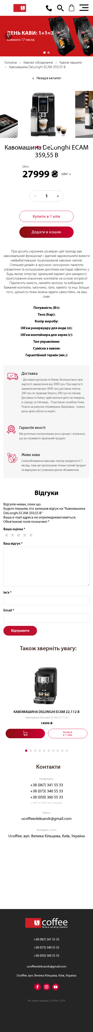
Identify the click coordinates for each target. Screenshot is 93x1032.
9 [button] (62, 751)
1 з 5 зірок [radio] (6, 535)
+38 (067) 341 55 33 (46, 785)
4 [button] (51, 147)
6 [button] (49, 751)
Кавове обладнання (38, 62)
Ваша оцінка (14, 529)
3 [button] (46, 147)
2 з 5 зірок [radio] (12, 535)
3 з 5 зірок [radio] (19, 535)
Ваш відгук (13, 543)
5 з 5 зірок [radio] (31, 535)
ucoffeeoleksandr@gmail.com (46, 818)
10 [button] (67, 751)
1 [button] (44, 52)
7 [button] (53, 751)
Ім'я (7, 592)
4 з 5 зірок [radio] (25, 535)
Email (8, 610)
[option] (46, 36)
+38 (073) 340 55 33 (46, 791)
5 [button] (55, 147)
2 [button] (48, 52)
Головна (11, 62)
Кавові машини (71, 62)
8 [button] (58, 751)
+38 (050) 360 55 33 (46, 797)
